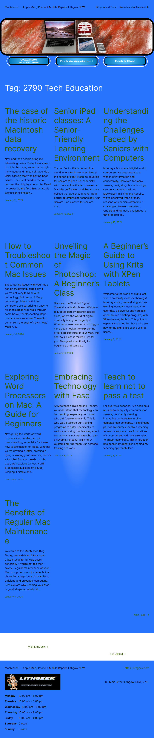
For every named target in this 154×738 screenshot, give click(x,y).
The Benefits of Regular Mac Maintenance (28, 522)
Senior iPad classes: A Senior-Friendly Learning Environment (77, 134)
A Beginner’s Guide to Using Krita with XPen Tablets (126, 264)
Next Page (141, 614)
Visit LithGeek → (38, 646)
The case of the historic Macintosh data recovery (26, 129)
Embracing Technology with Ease (75, 386)
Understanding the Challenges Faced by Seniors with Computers (126, 134)
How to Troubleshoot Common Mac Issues (27, 260)
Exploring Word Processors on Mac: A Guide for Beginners (25, 400)
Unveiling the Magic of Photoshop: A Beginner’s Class (76, 269)
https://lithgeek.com (137, 668)
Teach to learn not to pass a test (124, 386)
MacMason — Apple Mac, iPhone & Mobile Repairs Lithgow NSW (45, 7)
